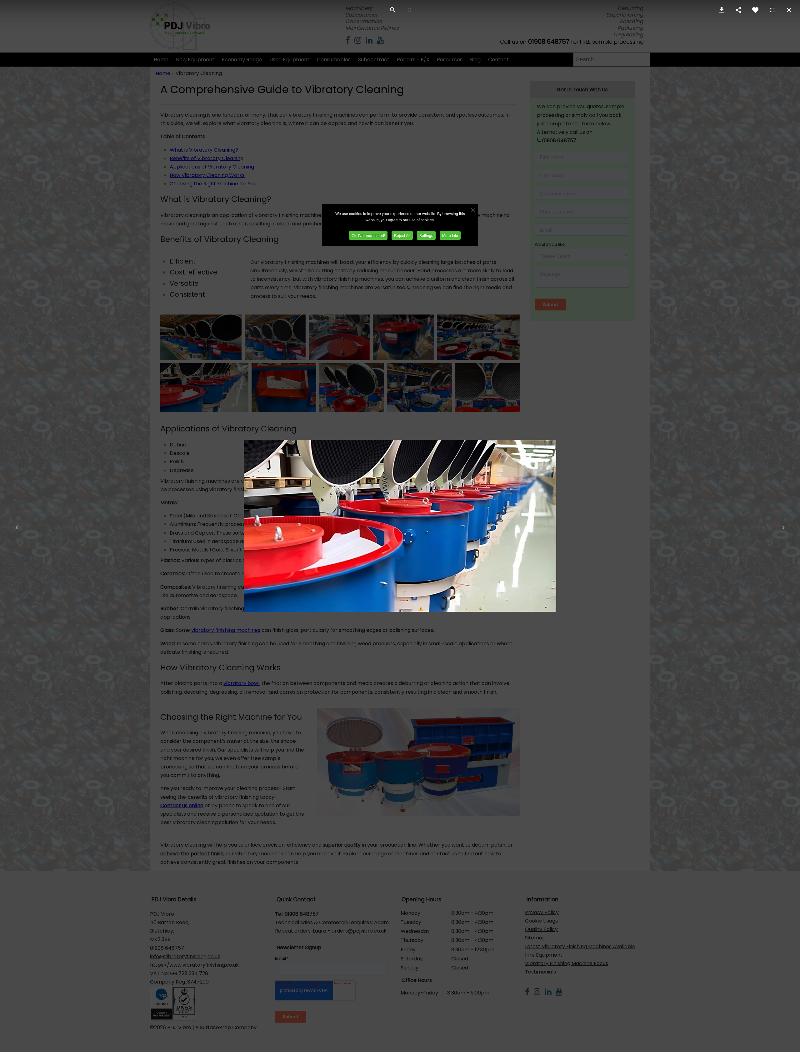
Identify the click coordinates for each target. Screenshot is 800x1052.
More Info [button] (450, 235)
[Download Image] (721, 10)
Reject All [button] (402, 235)
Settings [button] (426, 235)
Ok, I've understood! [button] (368, 235)
